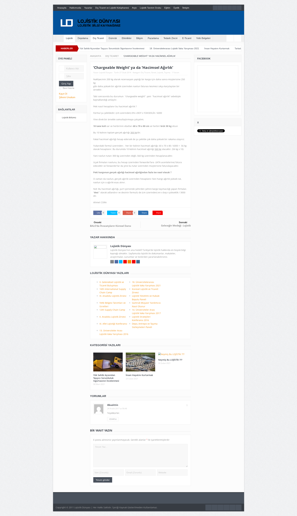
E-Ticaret (186, 38)
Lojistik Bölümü (69, 117)
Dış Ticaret (98, 38)
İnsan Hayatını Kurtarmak (198, 48)
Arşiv (134, 8)
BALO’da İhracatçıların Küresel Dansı (110, 225)
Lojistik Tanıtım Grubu (150, 8)
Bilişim (139, 38)
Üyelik (176, 8)
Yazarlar (88, 8)
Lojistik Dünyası (105, 72)
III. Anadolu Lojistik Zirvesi (112, 295)
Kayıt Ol (63, 93)
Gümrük (113, 38)
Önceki (97, 222)
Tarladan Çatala (224, 48)
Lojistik (69, 38)
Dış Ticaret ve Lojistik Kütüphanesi (112, 8)
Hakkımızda (75, 8)
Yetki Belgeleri (203, 38)
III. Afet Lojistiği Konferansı (113, 323)
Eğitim (167, 8)
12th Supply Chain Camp (112, 309)
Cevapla (112, 419)
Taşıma (167, 72)
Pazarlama (153, 38)
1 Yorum (175, 72)
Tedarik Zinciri (170, 38)
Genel (153, 72)
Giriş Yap (66, 83)
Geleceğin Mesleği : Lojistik (176, 225)
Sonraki (183, 222)
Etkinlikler (126, 38)
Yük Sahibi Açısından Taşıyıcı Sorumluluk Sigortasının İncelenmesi (93, 48)
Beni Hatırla (68, 88)
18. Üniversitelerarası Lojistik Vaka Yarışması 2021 (156, 48)
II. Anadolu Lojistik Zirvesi (112, 316)
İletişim (185, 8)
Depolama (83, 38)
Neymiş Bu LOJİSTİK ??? (170, 359)
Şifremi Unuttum (67, 97)
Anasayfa (61, 8)
